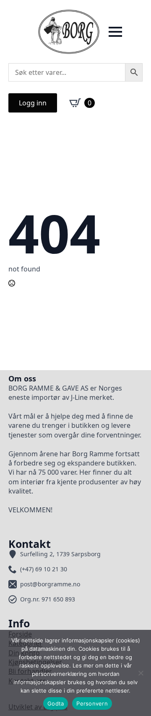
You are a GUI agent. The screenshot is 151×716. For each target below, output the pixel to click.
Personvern (92, 703)
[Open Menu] (115, 31)
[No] (140, 673)
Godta (55, 703)
